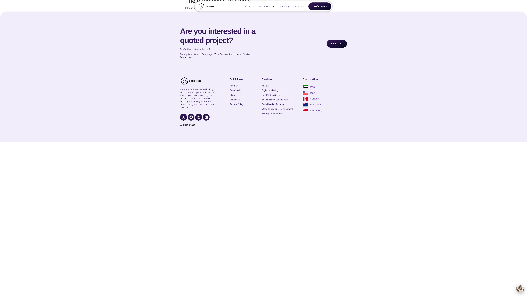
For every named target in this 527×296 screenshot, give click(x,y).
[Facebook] (191, 117)
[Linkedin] (206, 117)
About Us (250, 6)
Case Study (283, 6)
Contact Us (298, 6)
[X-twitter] (183, 117)
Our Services (264, 6)
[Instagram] (198, 117)
